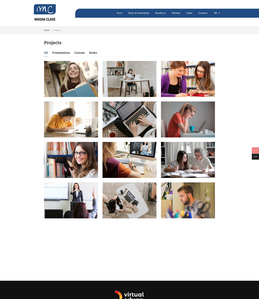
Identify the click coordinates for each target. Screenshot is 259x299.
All (46, 52)
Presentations (61, 52)
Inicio (119, 13)
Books (93, 52)
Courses (79, 52)
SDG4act (176, 13)
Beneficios (160, 13)
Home (46, 30)
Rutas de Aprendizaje (138, 13)
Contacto (203, 13)
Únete (189, 13)
